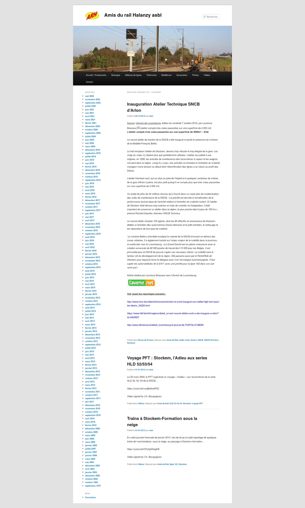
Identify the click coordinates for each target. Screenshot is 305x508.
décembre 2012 (92, 371)
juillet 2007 (90, 448)
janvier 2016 (91, 253)
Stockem (131, 342)
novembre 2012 (92, 374)
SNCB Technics (211, 340)
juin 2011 (89, 401)
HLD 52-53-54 (176, 403)
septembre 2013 (93, 344)
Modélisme (166, 74)
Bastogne (115, 74)
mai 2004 (89, 462)
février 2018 (90, 196)
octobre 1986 (91, 482)
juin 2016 (89, 240)
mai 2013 (89, 354)
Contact (89, 81)
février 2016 (90, 250)
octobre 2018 (91, 176)
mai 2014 (89, 317)
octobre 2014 (91, 300)
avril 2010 (90, 418)
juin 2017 (89, 213)
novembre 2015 (92, 260)
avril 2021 (90, 116)
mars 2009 (90, 435)
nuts (151, 115)
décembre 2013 (92, 334)
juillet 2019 (90, 156)
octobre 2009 (91, 431)
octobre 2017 (91, 206)
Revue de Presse (145, 340)
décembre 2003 (92, 465)
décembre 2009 (92, 428)
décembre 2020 (92, 126)
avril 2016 (90, 247)
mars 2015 (90, 287)
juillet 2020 (90, 136)
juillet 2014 (90, 310)
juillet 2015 (90, 274)
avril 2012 (90, 381)
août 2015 (90, 270)
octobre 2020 (91, 129)
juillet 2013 (90, 347)
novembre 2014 (92, 297)
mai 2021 (89, 112)
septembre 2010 (93, 415)
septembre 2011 (93, 398)
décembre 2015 (92, 257)
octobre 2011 (91, 394)
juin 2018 (89, 183)
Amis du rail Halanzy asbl (133, 14)
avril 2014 (90, 320)
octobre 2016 (91, 230)
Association (181, 74)
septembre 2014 (93, 304)
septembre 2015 (93, 267)
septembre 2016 (93, 233)
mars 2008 (90, 441)
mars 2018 (90, 193)
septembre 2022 (93, 102)
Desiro (194, 340)
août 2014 (90, 307)
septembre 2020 (93, 132)
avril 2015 (90, 284)
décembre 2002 (92, 475)
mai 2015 (89, 280)
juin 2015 (89, 277)
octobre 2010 (91, 411)
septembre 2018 (93, 179)
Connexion (90, 497)
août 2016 (90, 236)
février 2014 (90, 327)
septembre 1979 (93, 485)
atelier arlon (184, 340)
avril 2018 (90, 190)
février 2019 (90, 166)
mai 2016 (89, 243)
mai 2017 (89, 216)
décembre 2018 (92, 169)
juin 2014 (89, 314)
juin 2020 (89, 139)
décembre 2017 (92, 200)
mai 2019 (89, 163)
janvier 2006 (91, 455)
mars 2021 (90, 119)
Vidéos (207, 74)
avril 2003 (90, 468)
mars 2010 (90, 421)
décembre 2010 (92, 405)
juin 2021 (89, 109)
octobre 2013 (91, 341)
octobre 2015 (91, 263)
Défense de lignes (133, 74)
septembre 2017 (93, 210)
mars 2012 (90, 384)
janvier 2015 (91, 294)
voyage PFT (197, 403)
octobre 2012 (91, 378)
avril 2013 (90, 357)
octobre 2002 (91, 478)
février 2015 (90, 290)
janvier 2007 (91, 451)
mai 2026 (89, 95)
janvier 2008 (91, 445)
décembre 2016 (92, 223)
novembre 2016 (92, 226)
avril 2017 (90, 220)
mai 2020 (89, 143)
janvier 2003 (91, 472)
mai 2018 (89, 186)
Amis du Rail (172, 340)
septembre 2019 (93, 153)
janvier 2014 (91, 331)
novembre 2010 (92, 408)
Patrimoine (151, 74)
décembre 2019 (92, 149)
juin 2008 (89, 438)
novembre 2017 (92, 203)
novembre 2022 (92, 99)
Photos (195, 74)
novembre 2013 (92, 337)
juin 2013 (89, 351)
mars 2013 (90, 361)
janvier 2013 (91, 368)
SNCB (200, 340)
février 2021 (90, 122)
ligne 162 (174, 464)
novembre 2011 (92, 391)
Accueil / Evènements (96, 74)
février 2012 (90, 388)
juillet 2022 (90, 105)
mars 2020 (90, 146)
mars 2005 (90, 458)
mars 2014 (90, 324)
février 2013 (90, 364)
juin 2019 (89, 159)
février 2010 (90, 425)
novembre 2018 (92, 173)
